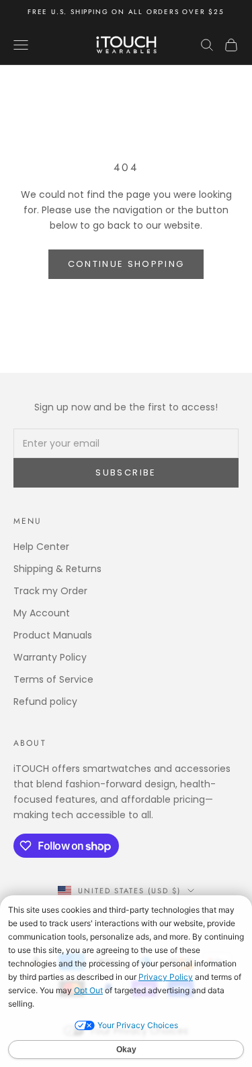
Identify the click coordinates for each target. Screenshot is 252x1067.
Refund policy (45, 701)
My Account (41, 613)
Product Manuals (52, 635)
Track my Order (50, 591)
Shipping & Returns (57, 568)
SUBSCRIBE (125, 472)
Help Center (41, 546)
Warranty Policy (50, 657)
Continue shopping (126, 264)
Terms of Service (53, 679)
